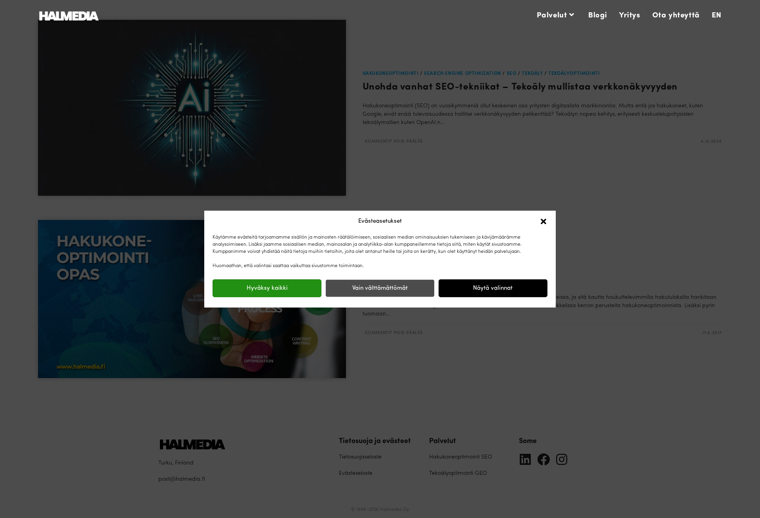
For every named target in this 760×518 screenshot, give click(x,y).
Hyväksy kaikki (267, 288)
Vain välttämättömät (380, 288)
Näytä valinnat (493, 288)
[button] (543, 222)
